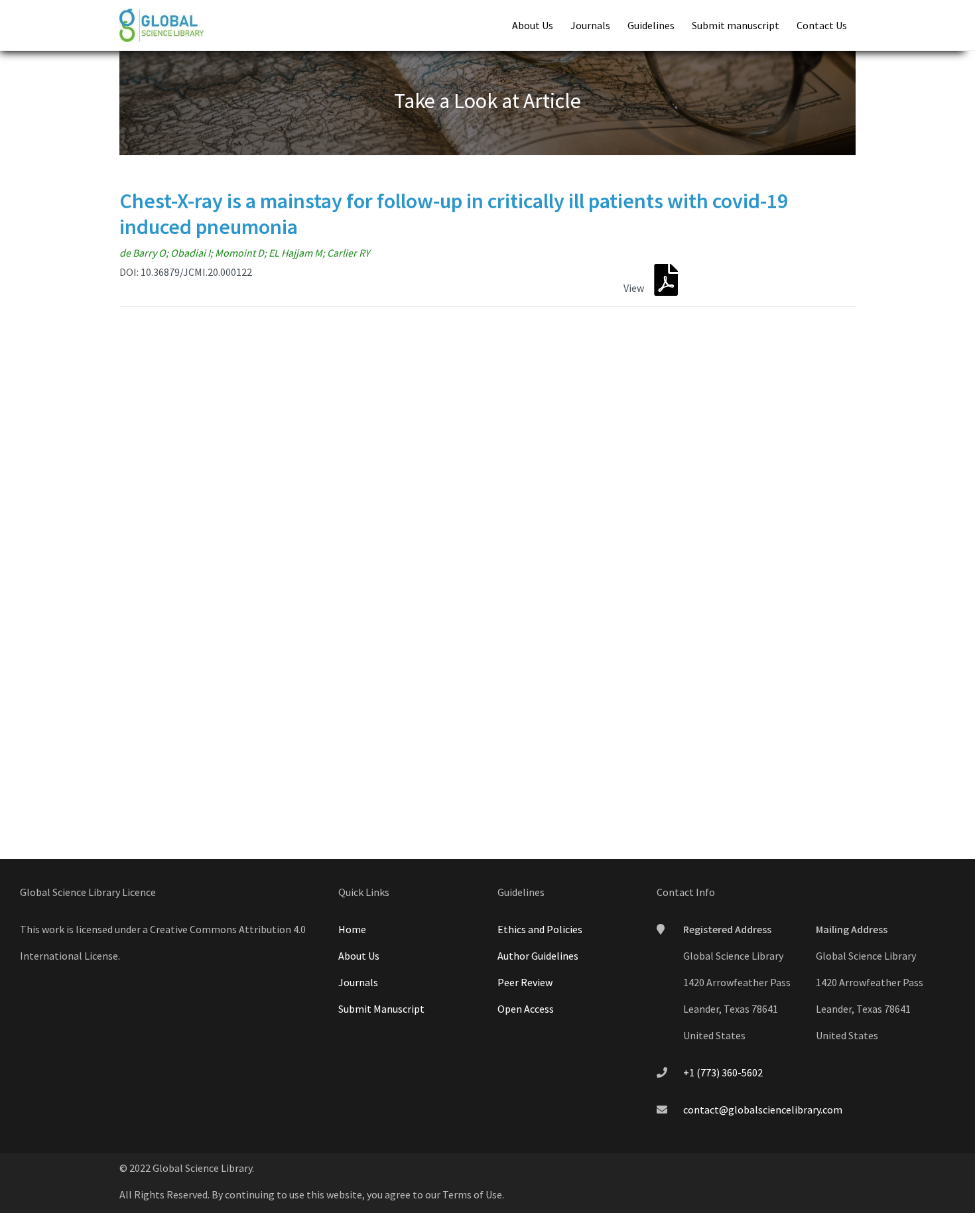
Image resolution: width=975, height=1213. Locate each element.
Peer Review (524, 982)
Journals (590, 25)
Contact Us (822, 25)
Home (352, 929)
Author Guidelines (537, 955)
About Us (532, 25)
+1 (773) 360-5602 (723, 1072)
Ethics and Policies (539, 929)
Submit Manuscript (381, 1008)
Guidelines (651, 25)
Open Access (525, 1008)
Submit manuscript (735, 25)
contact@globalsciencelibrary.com (762, 1109)
